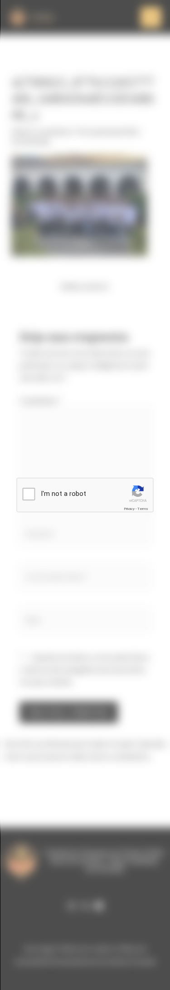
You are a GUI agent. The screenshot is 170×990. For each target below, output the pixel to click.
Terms (142, 509)
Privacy (129, 509)
